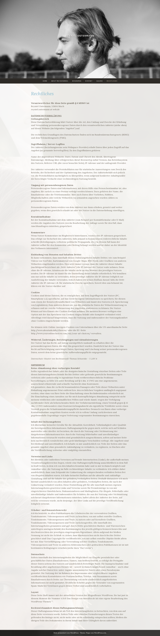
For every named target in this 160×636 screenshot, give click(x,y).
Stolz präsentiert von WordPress (66, 633)
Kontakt (88, 81)
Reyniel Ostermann (80, 35)
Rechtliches (112, 81)
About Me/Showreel (59, 81)
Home (45, 81)
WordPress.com (100, 633)
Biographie (76, 81)
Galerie (99, 81)
